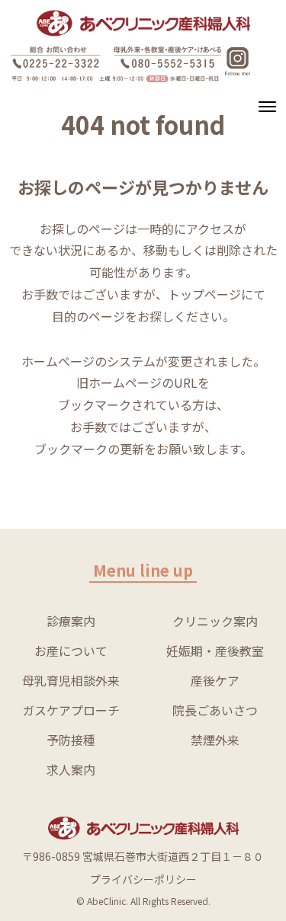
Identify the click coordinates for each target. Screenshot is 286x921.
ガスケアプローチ (71, 710)
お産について (71, 650)
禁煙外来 (215, 740)
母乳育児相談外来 (71, 680)
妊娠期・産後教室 (215, 650)
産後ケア (215, 680)
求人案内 (71, 769)
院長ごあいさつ (215, 710)
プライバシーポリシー (143, 879)
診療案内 (71, 621)
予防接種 (71, 740)
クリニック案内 (215, 621)
